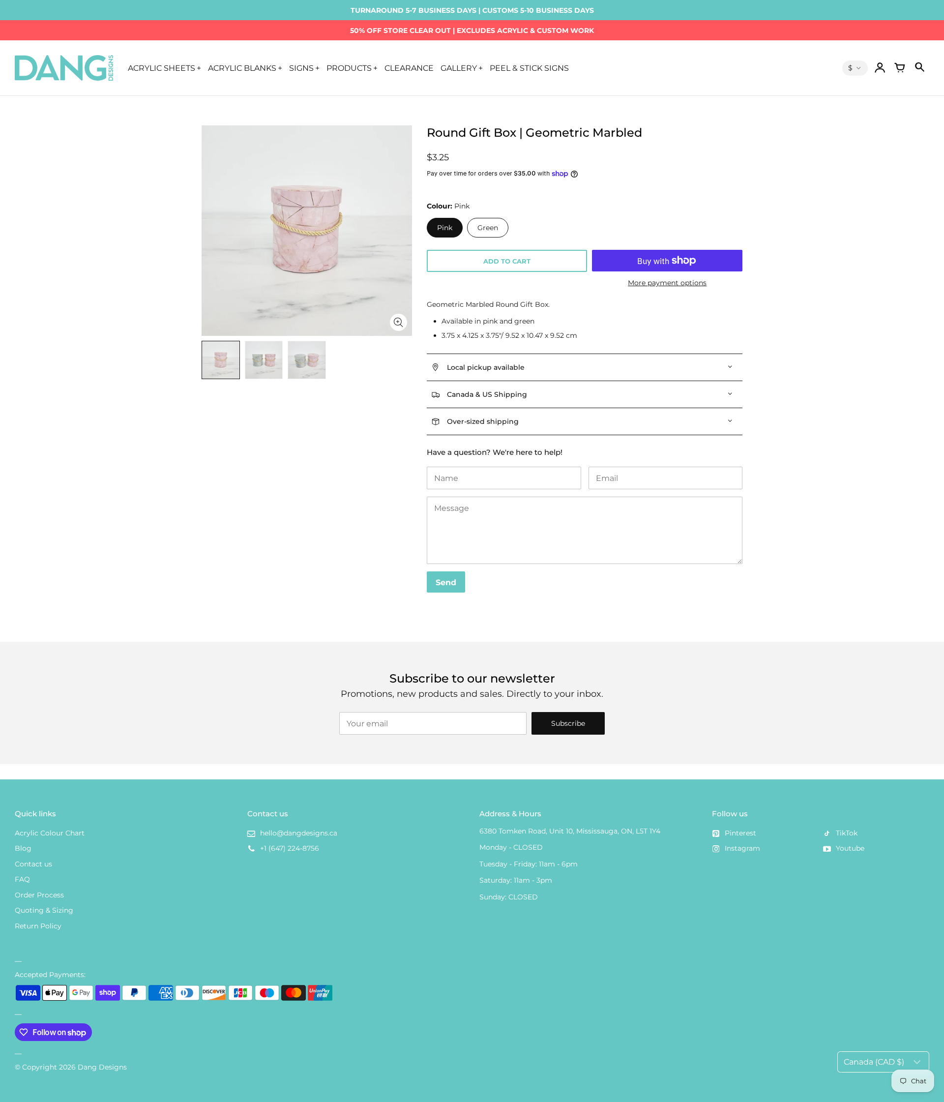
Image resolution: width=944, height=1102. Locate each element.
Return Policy (38, 926)
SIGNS (301, 68)
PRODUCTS (349, 68)
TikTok (846, 833)
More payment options (667, 282)
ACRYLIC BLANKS (242, 68)
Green (487, 227)
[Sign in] (880, 68)
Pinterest (740, 833)
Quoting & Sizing (44, 910)
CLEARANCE (409, 68)
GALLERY (459, 68)
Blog (23, 848)
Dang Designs (102, 1067)
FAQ (22, 879)
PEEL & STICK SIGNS (529, 68)
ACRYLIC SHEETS (161, 68)
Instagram (742, 848)
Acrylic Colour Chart (50, 833)
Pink (444, 227)
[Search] (919, 68)
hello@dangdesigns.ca (298, 833)
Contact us (33, 864)
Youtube (850, 848)
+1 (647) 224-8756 (289, 848)
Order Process (39, 895)
